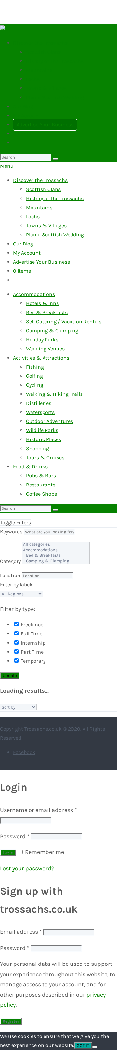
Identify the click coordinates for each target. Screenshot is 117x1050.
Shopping (37, 448)
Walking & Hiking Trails (54, 394)
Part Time (32, 652)
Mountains (39, 70)
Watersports (40, 412)
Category (10, 561)
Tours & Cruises (45, 457)
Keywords (11, 532)
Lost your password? (27, 868)
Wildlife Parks (42, 430)
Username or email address (38, 810)
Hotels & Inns (42, 303)
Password (14, 836)
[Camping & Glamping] (55, 561)
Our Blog (23, 106)
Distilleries (38, 403)
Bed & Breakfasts (47, 312)
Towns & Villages (46, 88)
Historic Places (43, 439)
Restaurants (40, 485)
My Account (27, 115)
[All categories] (55, 544)
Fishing (35, 367)
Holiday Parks (42, 340)
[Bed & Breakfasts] (55, 555)
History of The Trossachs (55, 61)
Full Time (31, 634)
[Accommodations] (55, 550)
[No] (94, 1047)
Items (22, 134)
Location (10, 575)
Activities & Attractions (41, 358)
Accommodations (34, 294)
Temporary (33, 661)
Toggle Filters (15, 522)
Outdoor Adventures (49, 421)
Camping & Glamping (52, 330)
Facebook (24, 752)
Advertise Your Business (45, 124)
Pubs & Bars (41, 476)
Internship (33, 643)
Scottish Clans (43, 52)
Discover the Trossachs (40, 43)
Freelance (31, 625)
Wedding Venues (45, 349)
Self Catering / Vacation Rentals (63, 321)
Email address (21, 931)
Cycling (34, 385)
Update (10, 675)
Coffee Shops (41, 494)
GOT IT (83, 1045)
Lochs (33, 79)
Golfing (34, 376)
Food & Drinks (30, 466)
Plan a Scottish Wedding (55, 97)
